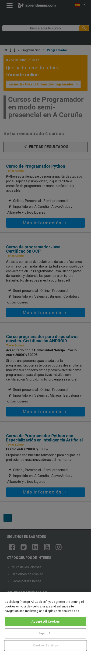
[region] (45, 624)
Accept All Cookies (46, 621)
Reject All (45, 633)
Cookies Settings (45, 645)
